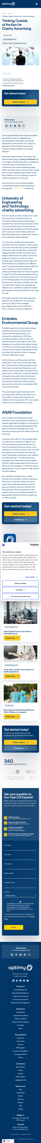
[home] (8, 4)
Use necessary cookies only (20, 596)
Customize (19, 590)
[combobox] (8, 1141)
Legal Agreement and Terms (25, 1139)
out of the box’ (18, 188)
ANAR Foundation (9, 86)
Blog (10, 13)
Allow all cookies (20, 583)
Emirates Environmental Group (13, 83)
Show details (30, 577)
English (8, 1141)
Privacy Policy (12, 1139)
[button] (36, 4)
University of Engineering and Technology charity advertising (13, 80)
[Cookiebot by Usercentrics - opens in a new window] (30, 545)
